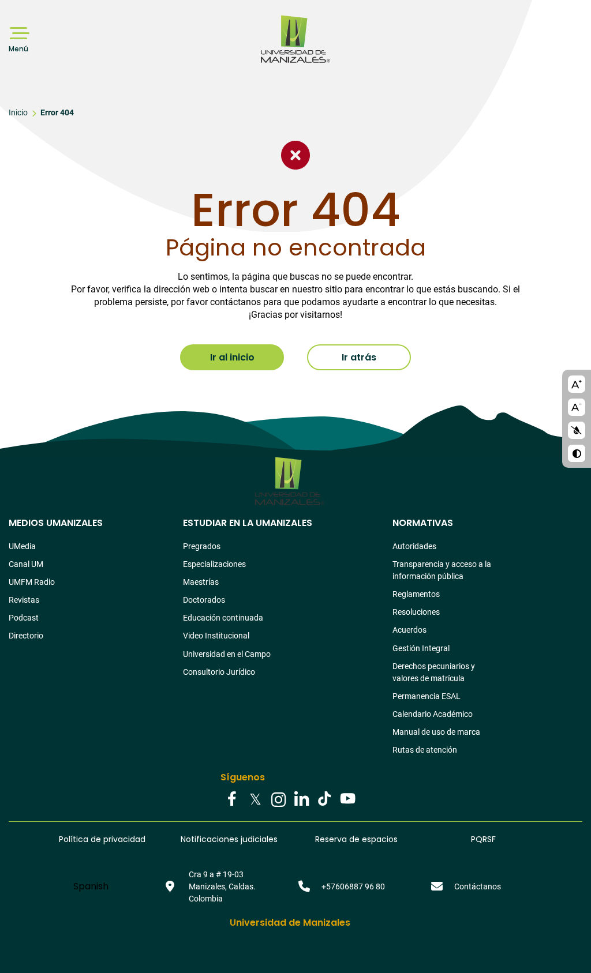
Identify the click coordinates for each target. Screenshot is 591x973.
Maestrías (201, 582)
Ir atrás (359, 357)
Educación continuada (223, 617)
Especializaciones (214, 564)
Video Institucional (216, 635)
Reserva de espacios (356, 839)
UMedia (22, 546)
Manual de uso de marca (436, 732)
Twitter (255, 798)
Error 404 (57, 112)
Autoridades (414, 546)
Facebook (232, 798)
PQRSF (483, 839)
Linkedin (301, 798)
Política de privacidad (102, 839)
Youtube (347, 798)
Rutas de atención (424, 749)
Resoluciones (416, 612)
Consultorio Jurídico (219, 672)
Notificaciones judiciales (229, 839)
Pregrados (201, 546)
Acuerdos (409, 629)
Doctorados (204, 599)
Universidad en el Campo (227, 654)
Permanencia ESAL (426, 696)
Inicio (18, 112)
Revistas (24, 599)
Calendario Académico (432, 714)
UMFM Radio (32, 582)
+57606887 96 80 (353, 886)
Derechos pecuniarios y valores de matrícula (433, 672)
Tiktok (324, 798)
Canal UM (26, 564)
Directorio (26, 635)
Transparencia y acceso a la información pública (441, 570)
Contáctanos (477, 886)
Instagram (278, 798)
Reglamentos (416, 594)
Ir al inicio (232, 357)
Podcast (24, 617)
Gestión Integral (421, 648)
